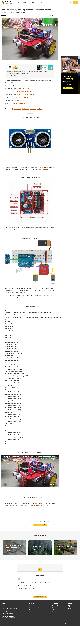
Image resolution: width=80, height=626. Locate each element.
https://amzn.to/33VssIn (19, 103)
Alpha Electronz (12, 75)
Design (31, 610)
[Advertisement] (70, 75)
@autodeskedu (73, 608)
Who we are (55, 614)
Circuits (13, 12)
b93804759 (23, 579)
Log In (69, 2)
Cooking (40, 606)
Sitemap (54, 612)
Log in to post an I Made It (40, 525)
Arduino (18, 12)
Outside (40, 610)
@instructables (74, 606)
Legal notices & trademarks (70, 623)
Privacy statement (28, 623)
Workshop (31, 608)
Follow (15, 68)
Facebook (39, 109)
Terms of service (18, 623)
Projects (19, 2)
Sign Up (75, 2)
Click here (45, 169)
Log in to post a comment (40, 596)
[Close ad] (79, 57)
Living (39, 608)
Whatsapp (33, 109)
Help (53, 610)
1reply (20, 592)
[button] (57, 15)
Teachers (31, 2)
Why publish (55, 606)
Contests (25, 2)
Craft (30, 612)
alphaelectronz (6, 12)
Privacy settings (37, 623)
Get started (54, 608)
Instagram (25, 109)
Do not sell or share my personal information (52, 623)
